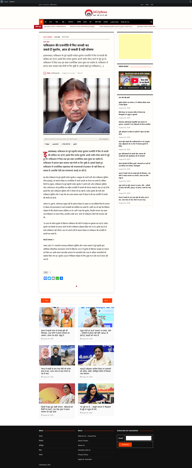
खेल (63, 22)
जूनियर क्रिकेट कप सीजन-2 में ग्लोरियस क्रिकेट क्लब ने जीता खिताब (55, 27)
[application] (135, 80)
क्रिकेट (41, 441)
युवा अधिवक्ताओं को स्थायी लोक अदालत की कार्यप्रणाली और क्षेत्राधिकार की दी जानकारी (132, 155)
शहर (57, 22)
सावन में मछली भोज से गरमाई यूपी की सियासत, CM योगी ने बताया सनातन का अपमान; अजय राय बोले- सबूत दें (55, 333)
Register (12, 1)
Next (106, 300)
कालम (40, 436)
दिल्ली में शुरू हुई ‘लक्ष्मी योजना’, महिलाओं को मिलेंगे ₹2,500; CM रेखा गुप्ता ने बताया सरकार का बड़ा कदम (57, 409)
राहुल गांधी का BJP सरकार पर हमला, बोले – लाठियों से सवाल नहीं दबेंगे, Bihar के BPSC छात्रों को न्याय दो (95, 333)
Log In (6, 1)
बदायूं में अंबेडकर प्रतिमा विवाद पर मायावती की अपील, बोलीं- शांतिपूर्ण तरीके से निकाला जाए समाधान (95, 371)
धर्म (90, 22)
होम (46, 22)
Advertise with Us (84, 450)
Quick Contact (83, 441)
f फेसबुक (47, 144)
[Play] (121, 88)
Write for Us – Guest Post (87, 436)
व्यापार (85, 22)
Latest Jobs (114, 22)
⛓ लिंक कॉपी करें (66, 144)
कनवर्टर (106, 22)
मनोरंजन (70, 22)
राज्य (50, 22)
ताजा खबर (57, 37)
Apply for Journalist (85, 459)
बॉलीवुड (41, 445)
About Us (81, 445)
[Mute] (145, 88)
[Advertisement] (134, 46)
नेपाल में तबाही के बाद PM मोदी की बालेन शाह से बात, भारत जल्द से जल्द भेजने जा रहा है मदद (56, 371)
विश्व (40, 450)
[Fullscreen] (149, 88)
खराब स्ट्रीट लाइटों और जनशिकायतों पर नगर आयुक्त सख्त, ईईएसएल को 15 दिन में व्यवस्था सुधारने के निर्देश (134, 144)
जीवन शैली (98, 22)
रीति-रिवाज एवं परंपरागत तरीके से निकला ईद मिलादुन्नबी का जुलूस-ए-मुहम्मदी (83, 27)
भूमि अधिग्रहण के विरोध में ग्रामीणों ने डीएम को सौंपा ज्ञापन (146, 27)
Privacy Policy (83, 455)
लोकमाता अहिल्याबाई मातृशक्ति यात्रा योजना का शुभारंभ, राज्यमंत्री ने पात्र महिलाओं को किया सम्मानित (117, 27)
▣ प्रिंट (75, 144)
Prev (46, 300)
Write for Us (125, 22)
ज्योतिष (79, 22)
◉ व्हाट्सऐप (55, 144)
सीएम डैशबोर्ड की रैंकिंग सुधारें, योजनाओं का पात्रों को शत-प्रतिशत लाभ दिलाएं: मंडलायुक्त (134, 165)
